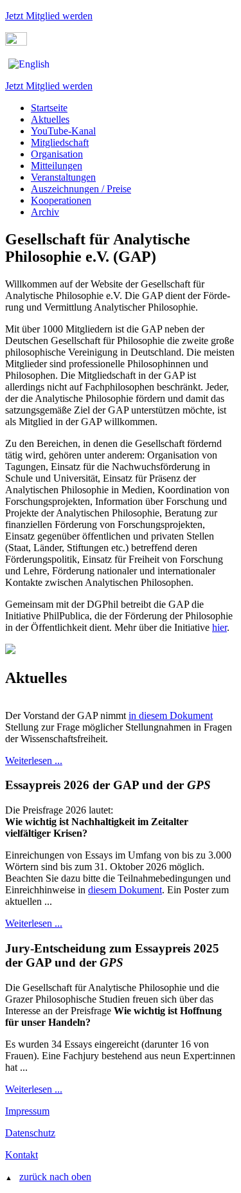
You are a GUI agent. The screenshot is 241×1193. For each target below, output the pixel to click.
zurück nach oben (55, 1176)
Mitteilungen (56, 165)
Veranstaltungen (63, 177)
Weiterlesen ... (33, 760)
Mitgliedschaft (60, 142)
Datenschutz (30, 1132)
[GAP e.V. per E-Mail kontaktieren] (16, 42)
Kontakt (21, 1154)
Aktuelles (50, 119)
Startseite (49, 107)
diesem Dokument (125, 889)
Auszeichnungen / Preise (81, 188)
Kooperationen (61, 200)
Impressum (27, 1111)
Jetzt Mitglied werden (49, 15)
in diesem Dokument (171, 715)
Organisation (57, 154)
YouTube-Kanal (63, 130)
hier (219, 627)
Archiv (45, 211)
